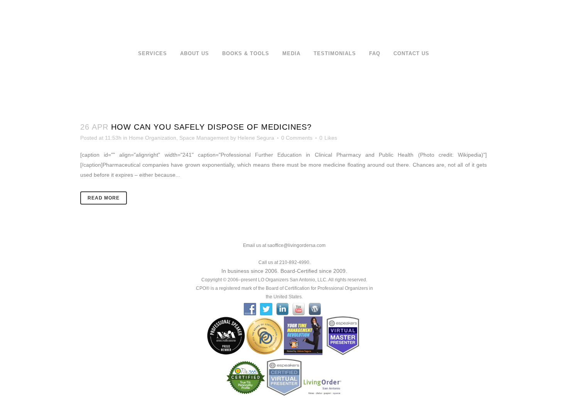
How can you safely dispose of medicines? (211, 127)
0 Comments (296, 138)
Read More (104, 198)
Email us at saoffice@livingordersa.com (284, 245)
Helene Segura (256, 138)
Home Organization (152, 138)
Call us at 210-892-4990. (284, 262)
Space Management (204, 138)
